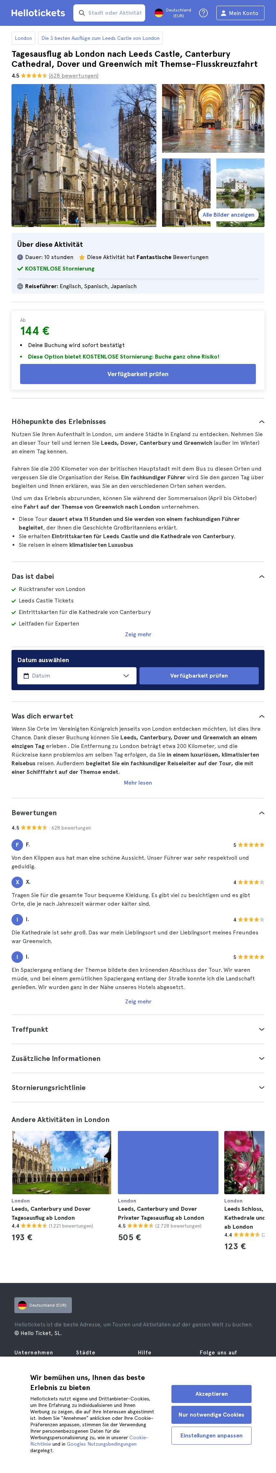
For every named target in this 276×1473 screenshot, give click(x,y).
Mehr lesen (138, 782)
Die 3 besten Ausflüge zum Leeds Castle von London (100, 38)
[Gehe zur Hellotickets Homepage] (39, 13)
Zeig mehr (138, 634)
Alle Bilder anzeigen (228, 214)
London (23, 38)
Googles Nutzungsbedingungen (102, 1444)
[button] (138, 421)
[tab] (138, 421)
